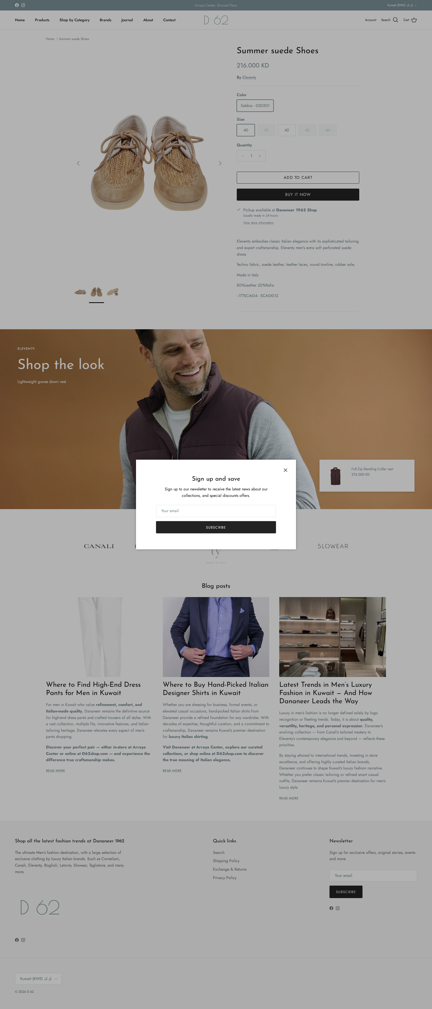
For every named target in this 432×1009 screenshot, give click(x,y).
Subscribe (216, 527)
